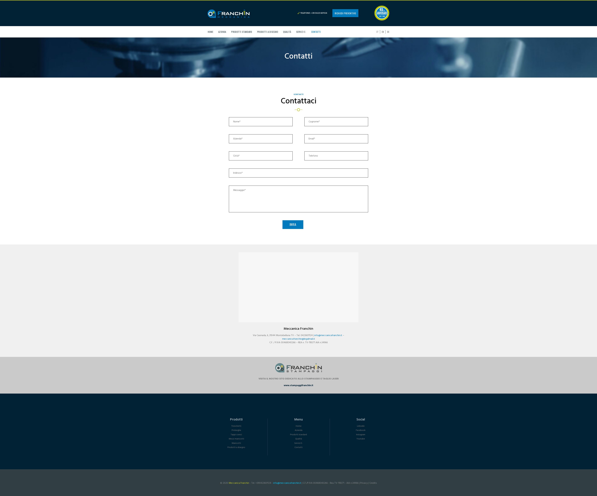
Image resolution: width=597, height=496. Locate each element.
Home (298, 426)
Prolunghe (236, 430)
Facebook (361, 430)
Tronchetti (236, 426)
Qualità (298, 439)
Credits (373, 483)
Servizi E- (298, 443)
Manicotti (236, 443)
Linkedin (361, 426)
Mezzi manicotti (236, 439)
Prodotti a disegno (236, 447)
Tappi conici (236, 434)
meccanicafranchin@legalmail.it (298, 339)
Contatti (298, 447)
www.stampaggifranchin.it (298, 385)
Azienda (298, 430)
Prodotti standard (298, 434)
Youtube (360, 439)
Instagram (360, 434)
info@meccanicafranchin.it (328, 335)
